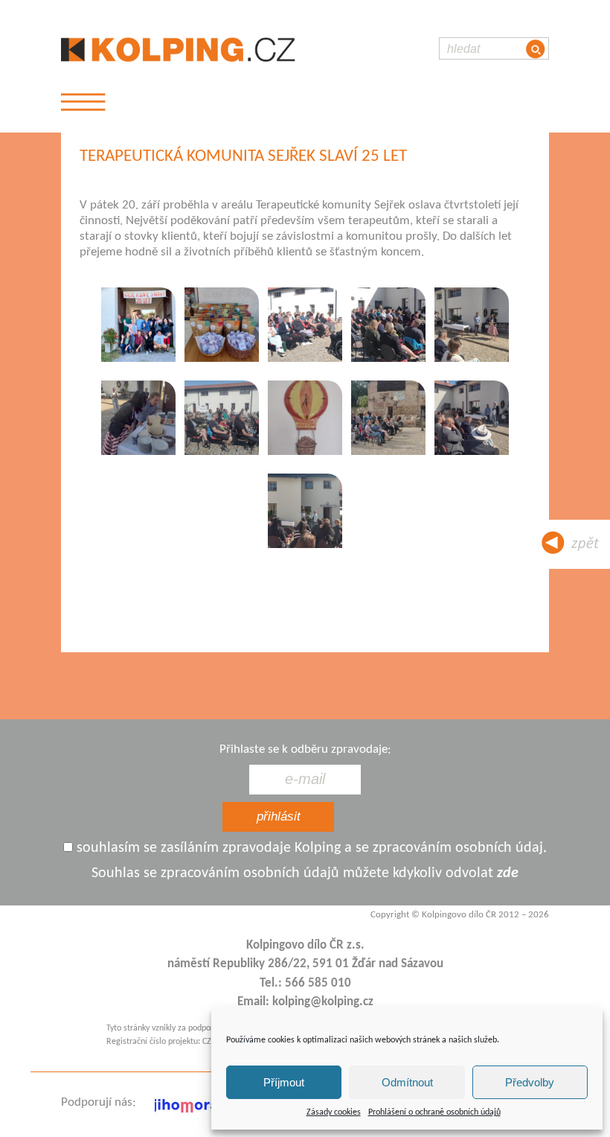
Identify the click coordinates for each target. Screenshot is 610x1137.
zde (507, 873)
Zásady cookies (333, 1112)
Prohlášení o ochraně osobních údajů (434, 1112)
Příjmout (283, 1082)
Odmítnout (407, 1082)
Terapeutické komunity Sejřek (330, 205)
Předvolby (529, 1082)
